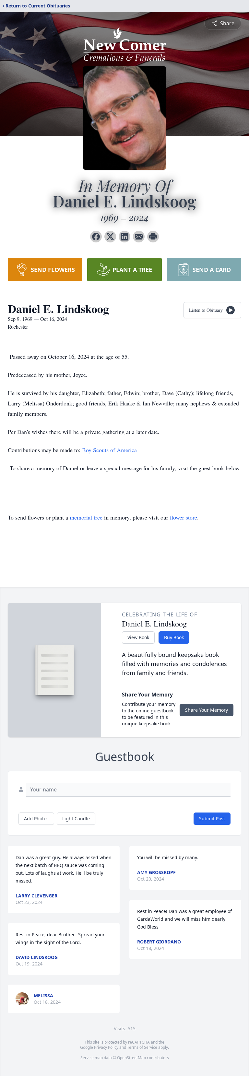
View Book (138, 637)
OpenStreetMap (131, 1057)
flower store (183, 517)
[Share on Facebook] (96, 236)
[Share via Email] (139, 236)
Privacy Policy (106, 1047)
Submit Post (212, 818)
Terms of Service (142, 1047)
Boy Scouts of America (109, 450)
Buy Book (174, 637)
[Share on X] (110, 236)
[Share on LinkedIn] (124, 236)
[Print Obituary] (153, 236)
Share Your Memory (206, 710)
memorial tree (86, 517)
